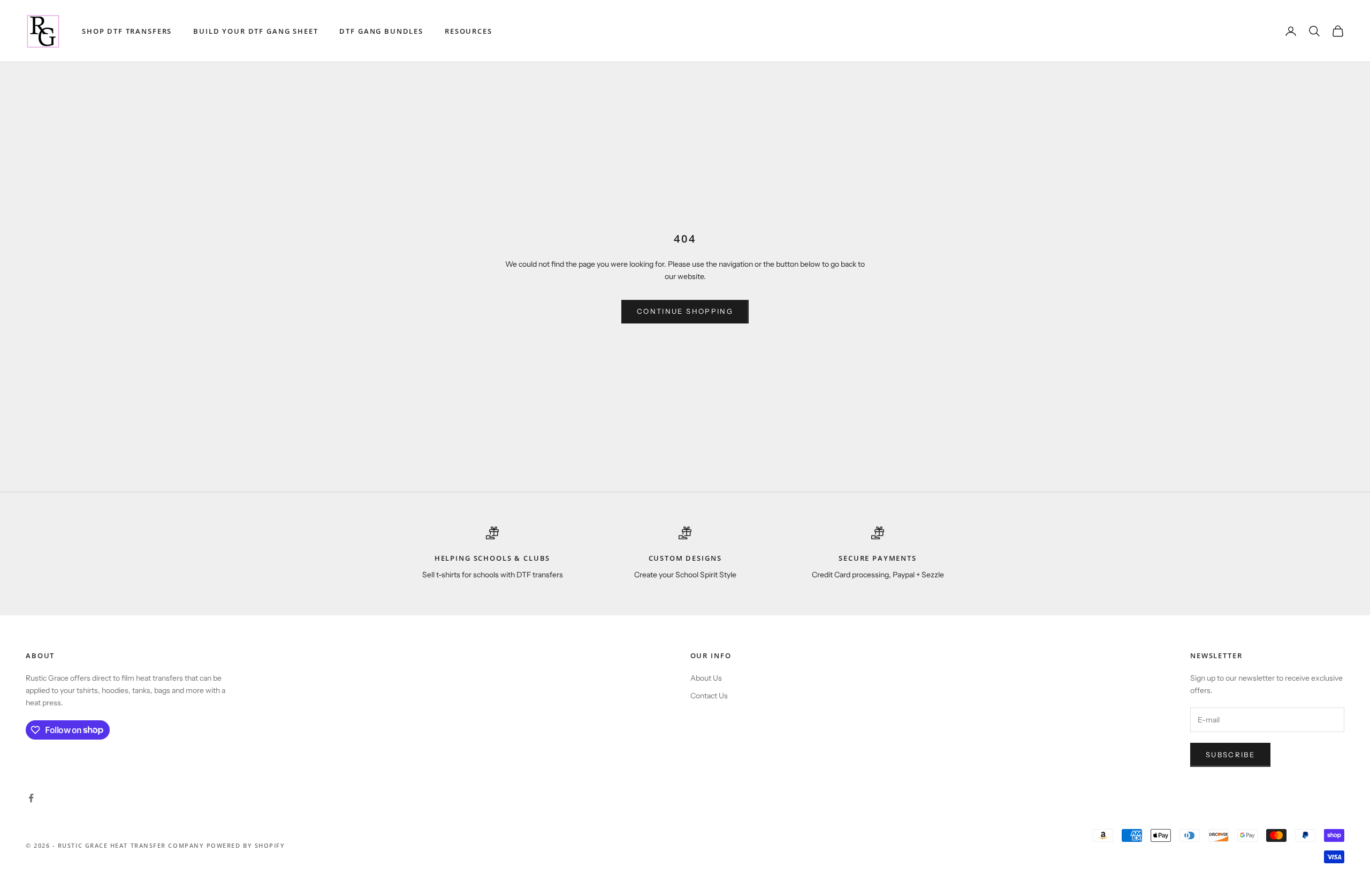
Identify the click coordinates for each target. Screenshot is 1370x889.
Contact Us (709, 695)
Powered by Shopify (246, 845)
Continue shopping (685, 311)
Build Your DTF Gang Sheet (255, 31)
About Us (706, 678)
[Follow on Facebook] (31, 798)
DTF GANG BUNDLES (381, 31)
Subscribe (1230, 754)
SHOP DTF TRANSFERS (127, 31)
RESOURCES (468, 31)
